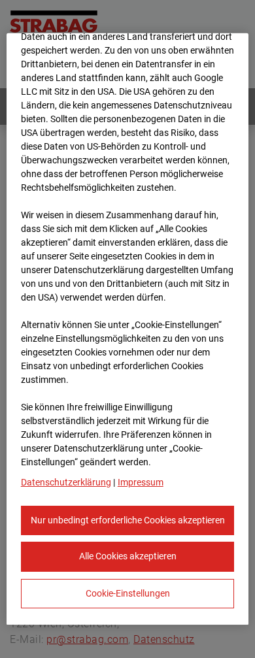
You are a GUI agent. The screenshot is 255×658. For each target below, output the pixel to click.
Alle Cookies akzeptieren (128, 556)
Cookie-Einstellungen (128, 593)
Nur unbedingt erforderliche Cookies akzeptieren (128, 519)
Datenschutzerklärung (66, 481)
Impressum (140, 481)
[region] (128, 329)
